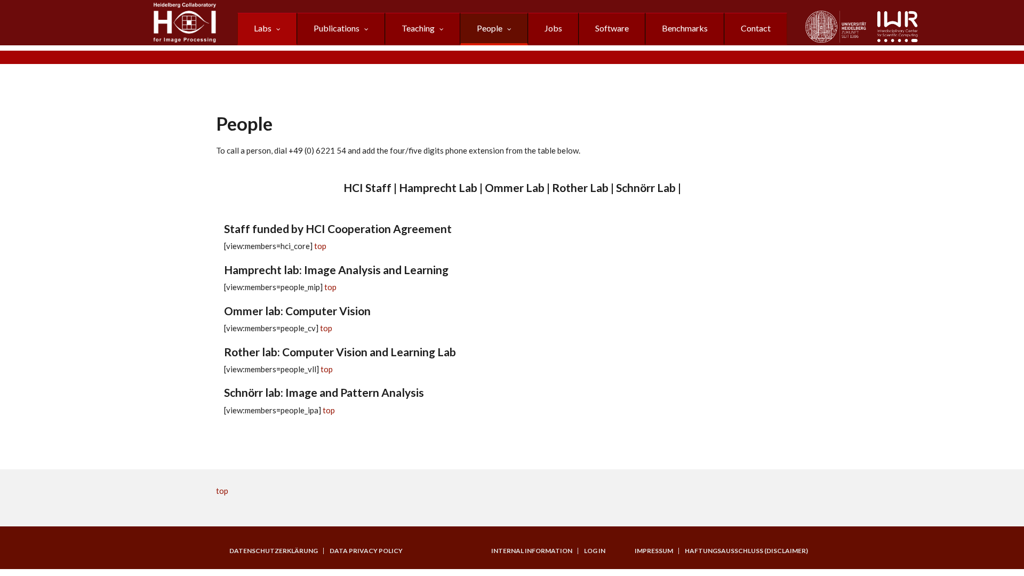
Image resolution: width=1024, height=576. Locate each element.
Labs (262, 28)
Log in (594, 551)
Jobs (553, 28)
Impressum (654, 551)
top (320, 246)
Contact (756, 28)
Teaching (418, 28)
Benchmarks (685, 28)
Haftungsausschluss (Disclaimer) (746, 551)
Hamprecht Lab (438, 187)
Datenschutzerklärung (273, 551)
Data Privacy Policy (366, 551)
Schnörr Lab (646, 187)
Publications (336, 28)
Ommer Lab (515, 187)
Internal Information (531, 551)
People (489, 28)
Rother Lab (580, 187)
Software (612, 28)
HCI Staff (367, 187)
